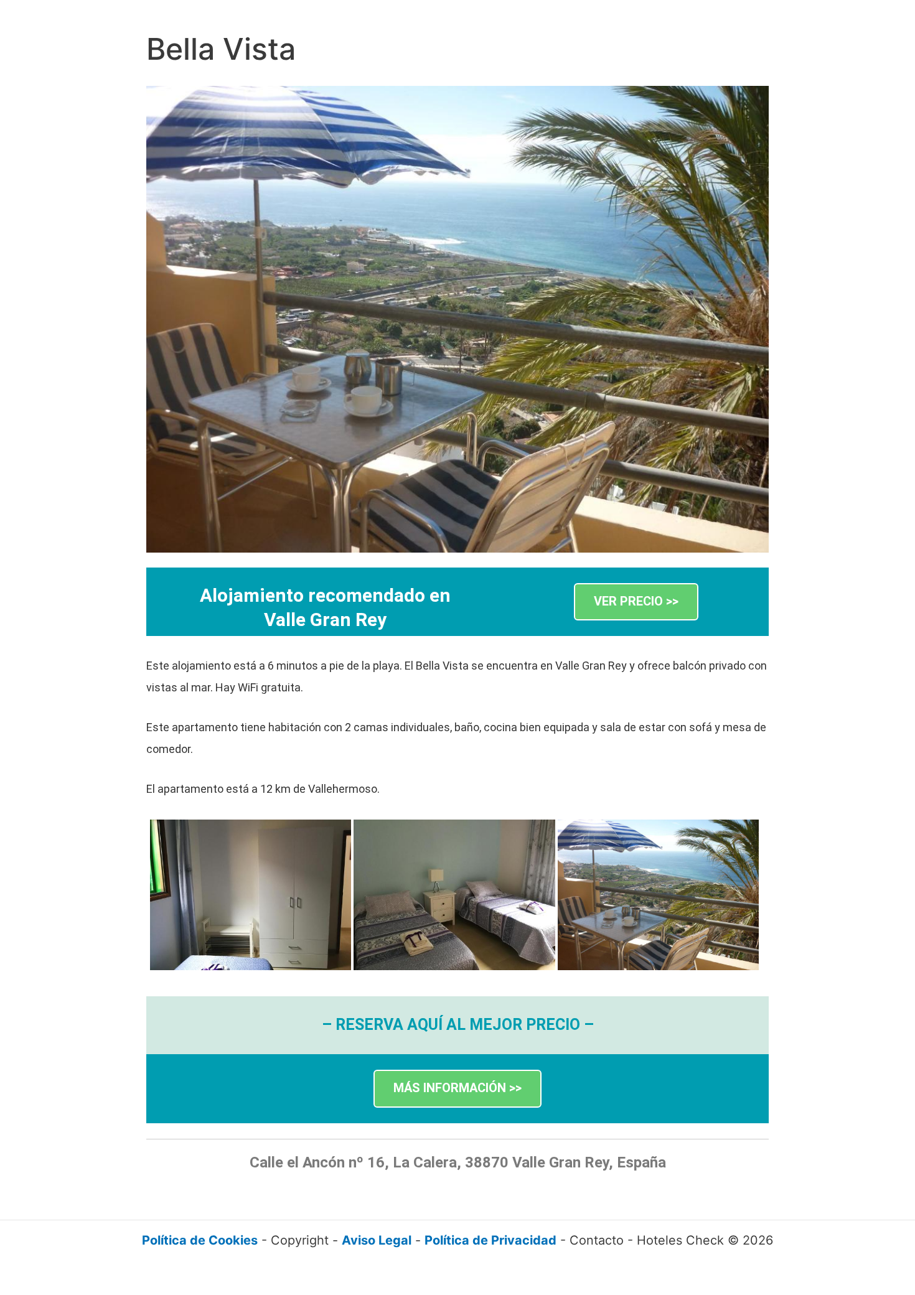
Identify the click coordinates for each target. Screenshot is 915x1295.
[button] (636, 602)
